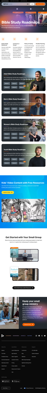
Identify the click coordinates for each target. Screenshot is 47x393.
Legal (21, 388)
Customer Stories (15, 359)
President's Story (5, 356)
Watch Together (15, 356)
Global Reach (4, 365)
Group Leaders (14, 365)
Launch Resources (15, 350)
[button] (6, 388)
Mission (3, 350)
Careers (3, 369)
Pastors (29, 335)
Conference (24, 350)
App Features (14, 353)
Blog (22, 353)
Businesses (16, 335)
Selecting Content (5, 362)
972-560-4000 (34, 350)
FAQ (12, 372)
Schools (23, 335)
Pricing (13, 362)
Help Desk (34, 356)
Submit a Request (35, 353)
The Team (3, 353)
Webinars (23, 356)
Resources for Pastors (16, 369)
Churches (8, 335)
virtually (19, 49)
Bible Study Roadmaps (26, 359)
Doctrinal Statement (5, 359)
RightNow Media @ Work (26, 362)
